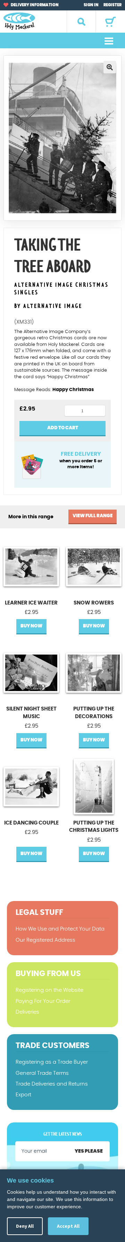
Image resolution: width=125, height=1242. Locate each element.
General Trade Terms (42, 1073)
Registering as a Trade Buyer (52, 1062)
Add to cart (62, 428)
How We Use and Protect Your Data (60, 929)
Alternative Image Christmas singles (61, 289)
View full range (92, 516)
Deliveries (27, 1012)
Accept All (68, 1226)
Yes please (89, 1151)
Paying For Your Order (43, 1001)
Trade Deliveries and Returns (52, 1084)
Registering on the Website (49, 990)
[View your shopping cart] (110, 21)
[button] (109, 67)
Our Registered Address (45, 940)
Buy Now (31, 626)
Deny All (25, 1226)
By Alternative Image (48, 306)
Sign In (91, 5)
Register (112, 5)
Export (23, 1094)
